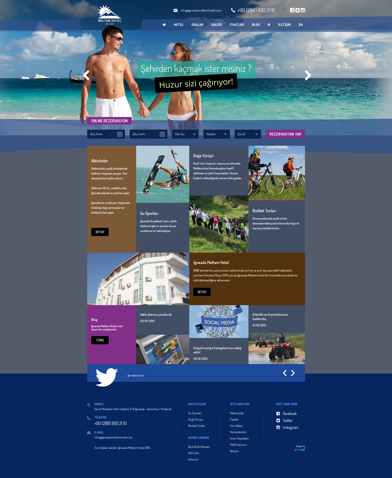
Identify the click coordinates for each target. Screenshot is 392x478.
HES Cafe (193, 453)
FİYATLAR (237, 24)
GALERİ (216, 24)
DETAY (100, 232)
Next (308, 75)
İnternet (193, 459)
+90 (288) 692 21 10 (256, 10)
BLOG (256, 24)
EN (301, 24)
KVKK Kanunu (238, 445)
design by (300, 446)
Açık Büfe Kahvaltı (199, 447)
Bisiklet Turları (196, 426)
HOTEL (179, 24)
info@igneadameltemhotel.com (201, 10)
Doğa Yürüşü (195, 419)
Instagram (290, 427)
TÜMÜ (100, 340)
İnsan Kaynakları (239, 438)
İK (269, 24)
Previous (86, 75)
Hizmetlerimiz (238, 432)
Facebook (289, 413)
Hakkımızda (236, 413)
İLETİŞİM (284, 24)
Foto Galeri (236, 426)
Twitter (287, 420)
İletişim (234, 451)
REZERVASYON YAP (286, 134)
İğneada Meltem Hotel (109, 14)
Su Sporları (195, 413)
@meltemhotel (135, 375)
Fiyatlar (234, 419)
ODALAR (197, 24)
